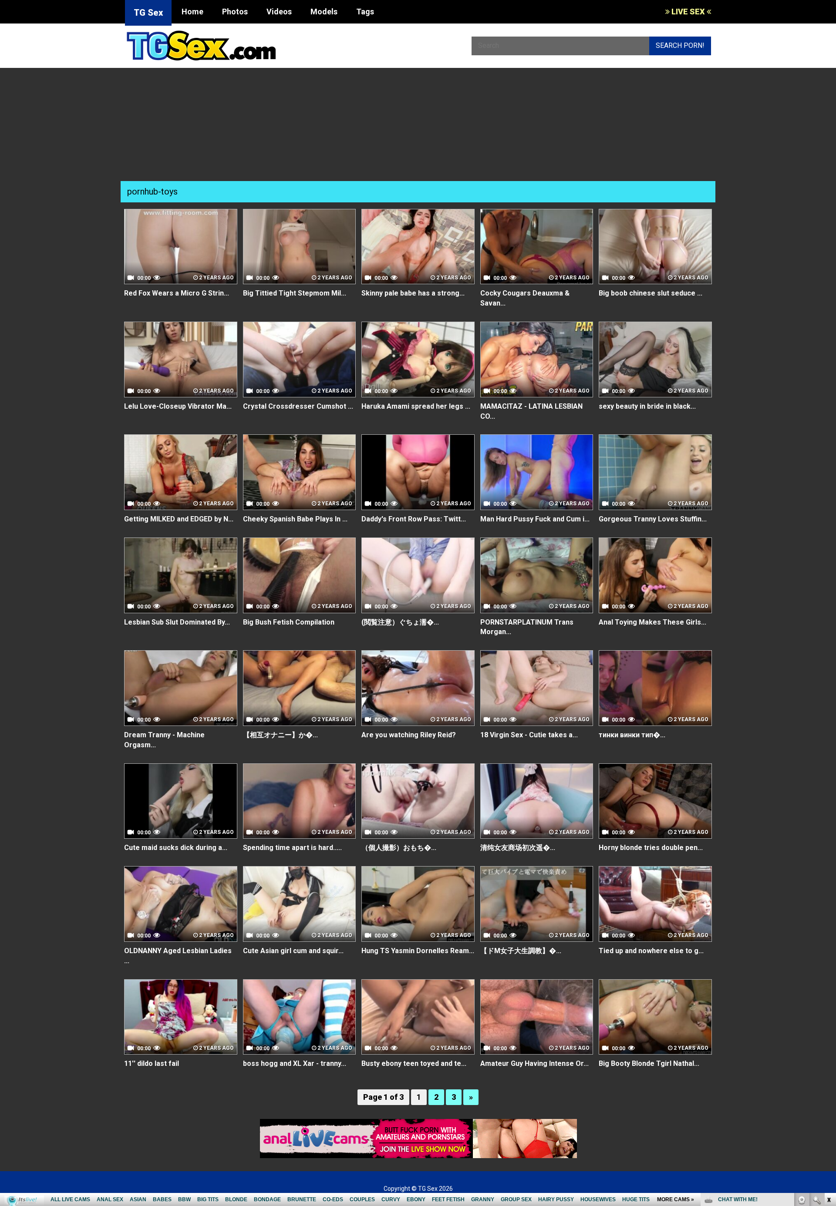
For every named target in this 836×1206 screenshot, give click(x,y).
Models (323, 11)
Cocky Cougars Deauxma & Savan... (525, 298)
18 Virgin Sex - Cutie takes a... (529, 735)
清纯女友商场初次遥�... (517, 847)
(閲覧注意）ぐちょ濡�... (400, 622)
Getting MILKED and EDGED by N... (178, 519)
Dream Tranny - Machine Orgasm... (164, 740)
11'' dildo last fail (151, 1063)
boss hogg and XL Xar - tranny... (294, 1063)
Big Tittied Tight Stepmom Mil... (294, 293)
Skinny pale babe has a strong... (413, 293)
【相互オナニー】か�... (280, 735)
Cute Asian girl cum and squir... (293, 951)
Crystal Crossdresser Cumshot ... (298, 406)
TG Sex (148, 12)
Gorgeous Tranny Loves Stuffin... (653, 519)
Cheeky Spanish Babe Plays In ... (295, 519)
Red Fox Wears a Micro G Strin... (176, 293)
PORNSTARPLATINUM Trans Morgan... (526, 627)
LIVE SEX (688, 11)
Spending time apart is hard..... (292, 847)
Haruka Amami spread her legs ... (415, 406)
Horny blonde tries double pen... (651, 847)
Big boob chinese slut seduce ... (650, 293)
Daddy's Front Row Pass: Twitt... (413, 519)
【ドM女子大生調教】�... (520, 951)
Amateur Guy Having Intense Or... (534, 1063)
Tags (365, 11)
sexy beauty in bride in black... (647, 406)
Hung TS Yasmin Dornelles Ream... (417, 951)
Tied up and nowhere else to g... (651, 951)
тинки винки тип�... (632, 735)
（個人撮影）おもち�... (398, 847)
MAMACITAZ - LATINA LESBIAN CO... (531, 411)
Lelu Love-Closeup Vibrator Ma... (178, 406)
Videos (279, 11)
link (828, 1070)
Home (192, 11)
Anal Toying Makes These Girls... (652, 622)
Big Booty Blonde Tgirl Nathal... (649, 1063)
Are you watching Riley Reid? (408, 735)
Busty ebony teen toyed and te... (413, 1063)
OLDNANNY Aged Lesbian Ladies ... (178, 956)
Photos (235, 11)
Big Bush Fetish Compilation (288, 622)
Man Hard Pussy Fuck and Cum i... (535, 519)
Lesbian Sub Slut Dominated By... (177, 622)
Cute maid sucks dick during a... (175, 847)
